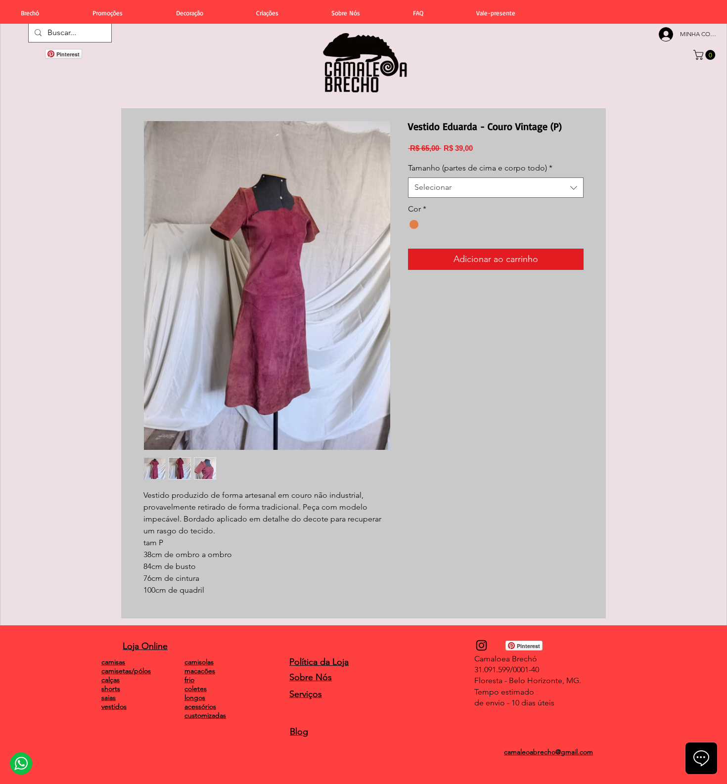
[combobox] (496, 187)
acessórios (200, 706)
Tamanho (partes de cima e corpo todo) (480, 168)
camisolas (199, 661)
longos (194, 697)
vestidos (114, 706)
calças (110, 679)
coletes (195, 688)
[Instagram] (481, 645)
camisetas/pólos (126, 670)
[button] (705, 55)
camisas (113, 661)
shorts (110, 688)
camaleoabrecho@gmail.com (548, 751)
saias (108, 697)
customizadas (205, 715)
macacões (199, 670)
